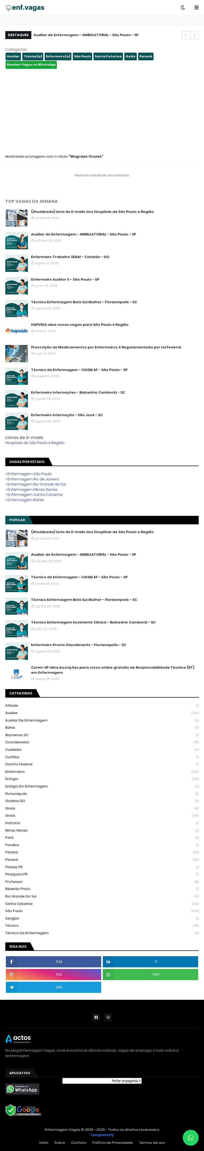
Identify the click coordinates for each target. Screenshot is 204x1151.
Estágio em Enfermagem (102, 786)
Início (43, 1142)
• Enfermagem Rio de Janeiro (32, 479)
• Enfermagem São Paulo (28, 474)
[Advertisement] (102, 111)
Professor (102, 881)
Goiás (130, 56)
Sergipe (102, 918)
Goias (102, 808)
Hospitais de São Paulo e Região (35, 442)
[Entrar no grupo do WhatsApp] (191, 1138)
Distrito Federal (102, 764)
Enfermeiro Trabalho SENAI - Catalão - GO (70, 257)
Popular (17, 519)
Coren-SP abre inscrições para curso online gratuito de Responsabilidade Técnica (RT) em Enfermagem (112, 670)
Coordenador (102, 742)
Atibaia (102, 705)
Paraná (145, 56)
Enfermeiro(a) (58, 56)
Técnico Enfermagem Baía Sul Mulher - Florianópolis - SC (84, 302)
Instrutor (102, 822)
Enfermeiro (102, 771)
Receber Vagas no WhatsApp (31, 64)
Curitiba (102, 757)
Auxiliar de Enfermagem (102, 720)
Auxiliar (13, 56)
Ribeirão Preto (102, 888)
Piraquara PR (102, 874)
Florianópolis (102, 793)
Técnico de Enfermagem (102, 932)
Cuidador (102, 749)
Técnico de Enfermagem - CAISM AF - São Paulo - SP (79, 370)
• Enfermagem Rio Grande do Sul (35, 484)
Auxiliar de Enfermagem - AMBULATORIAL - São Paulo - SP (85, 34)
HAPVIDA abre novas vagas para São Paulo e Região (80, 324)
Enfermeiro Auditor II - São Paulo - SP (65, 279)
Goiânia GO (102, 800)
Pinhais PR (102, 867)
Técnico (102, 925)
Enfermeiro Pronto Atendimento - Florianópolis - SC (78, 645)
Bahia (102, 727)
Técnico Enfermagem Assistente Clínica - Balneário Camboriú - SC (93, 622)
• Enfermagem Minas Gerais (31, 489)
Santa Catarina (108, 56)
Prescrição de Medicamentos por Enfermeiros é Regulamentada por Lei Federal (106, 347)
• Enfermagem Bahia (24, 500)
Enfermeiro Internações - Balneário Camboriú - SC (78, 392)
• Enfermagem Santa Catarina (34, 494)
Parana (102, 852)
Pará (102, 837)
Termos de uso (152, 1142)
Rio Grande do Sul (102, 896)
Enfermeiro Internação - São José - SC (67, 415)
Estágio (102, 778)
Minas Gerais (102, 830)
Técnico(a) (33, 56)
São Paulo (82, 56)
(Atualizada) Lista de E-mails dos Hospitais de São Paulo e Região (92, 211)
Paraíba (102, 845)
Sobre (59, 1142)
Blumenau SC (102, 734)
